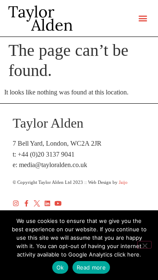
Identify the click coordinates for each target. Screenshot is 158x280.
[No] (144, 245)
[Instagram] (16, 203)
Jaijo (123, 182)
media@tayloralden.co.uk (53, 164)
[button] (143, 18)
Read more (91, 267)
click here (126, 254)
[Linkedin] (47, 203)
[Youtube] (58, 203)
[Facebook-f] (26, 203)
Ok (60, 267)
